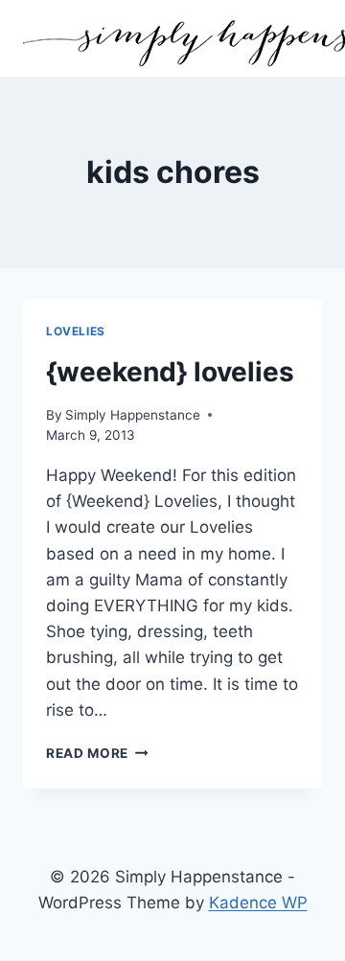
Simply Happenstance (132, 415)
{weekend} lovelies (170, 371)
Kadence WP (258, 902)
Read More (97, 753)
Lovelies (75, 331)
